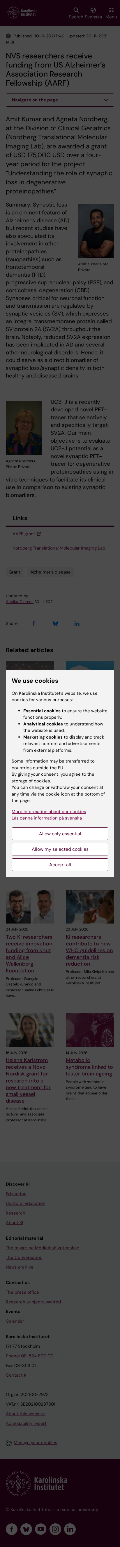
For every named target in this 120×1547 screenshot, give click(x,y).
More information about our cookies (49, 812)
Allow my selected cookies (60, 849)
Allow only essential (60, 834)
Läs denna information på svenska (47, 818)
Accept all (60, 865)
